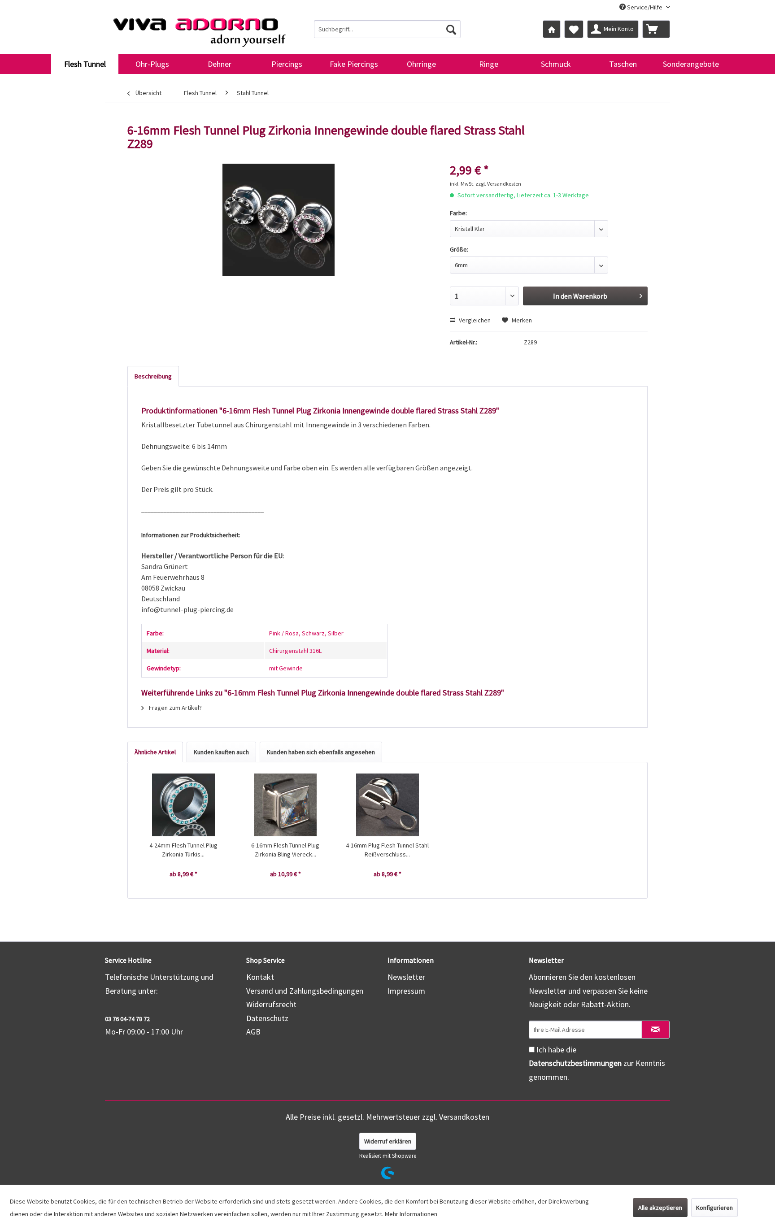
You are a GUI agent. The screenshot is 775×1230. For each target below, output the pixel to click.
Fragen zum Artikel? (175, 708)
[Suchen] (451, 29)
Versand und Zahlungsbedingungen (304, 991)
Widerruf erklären (387, 1141)
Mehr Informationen (411, 1214)
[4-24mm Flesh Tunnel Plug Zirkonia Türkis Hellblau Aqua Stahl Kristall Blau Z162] (183, 805)
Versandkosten (464, 1117)
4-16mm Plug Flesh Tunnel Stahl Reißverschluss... (387, 849)
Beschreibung (153, 376)
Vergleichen (474, 320)
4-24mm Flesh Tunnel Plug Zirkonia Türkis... (183, 849)
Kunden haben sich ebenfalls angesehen (321, 752)
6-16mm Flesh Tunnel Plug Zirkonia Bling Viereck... (285, 849)
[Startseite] (552, 29)
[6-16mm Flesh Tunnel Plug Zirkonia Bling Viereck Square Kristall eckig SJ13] (285, 805)
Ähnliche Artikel (155, 752)
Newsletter (406, 977)
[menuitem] (387, 29)
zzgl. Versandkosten (498, 183)
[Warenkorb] (656, 29)
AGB (253, 1031)
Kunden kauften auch (221, 752)
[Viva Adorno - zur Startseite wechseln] (199, 29)
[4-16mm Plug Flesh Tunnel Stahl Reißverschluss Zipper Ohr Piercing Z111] (387, 805)
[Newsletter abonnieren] (655, 1030)
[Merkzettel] (573, 29)
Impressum (406, 991)
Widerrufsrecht (271, 1004)
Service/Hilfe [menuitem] (645, 7)
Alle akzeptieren (660, 1208)
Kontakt (260, 977)
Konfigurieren (714, 1208)
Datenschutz (267, 1018)
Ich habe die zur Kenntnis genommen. (597, 1063)
